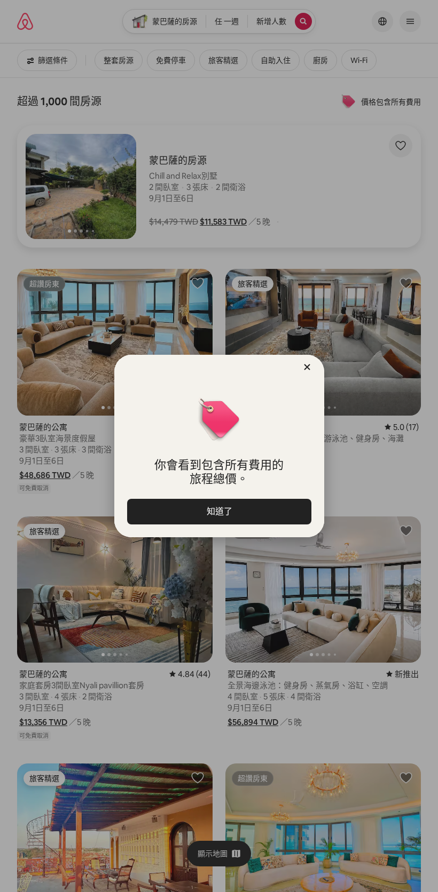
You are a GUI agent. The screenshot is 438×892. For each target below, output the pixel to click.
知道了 (219, 511)
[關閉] (307, 367)
